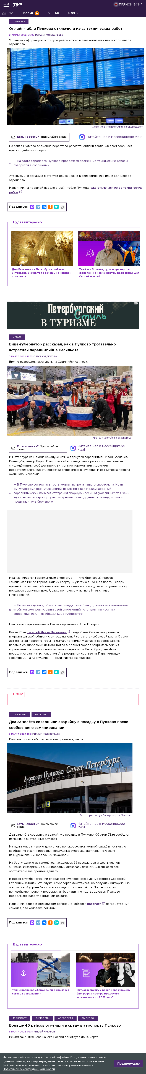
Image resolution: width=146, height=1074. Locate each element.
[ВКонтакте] (44, 207)
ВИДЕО (17, 337)
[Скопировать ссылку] (62, 207)
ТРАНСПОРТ (20, 1018)
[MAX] (32, 207)
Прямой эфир (130, 4)
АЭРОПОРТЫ (65, 1018)
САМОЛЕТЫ (19, 715)
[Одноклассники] (50, 207)
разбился (94, 904)
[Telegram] (38, 207)
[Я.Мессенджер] (56, 207)
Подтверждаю (128, 1063)
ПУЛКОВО (19, 21)
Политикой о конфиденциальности (29, 1069)
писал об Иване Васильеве (47, 632)
